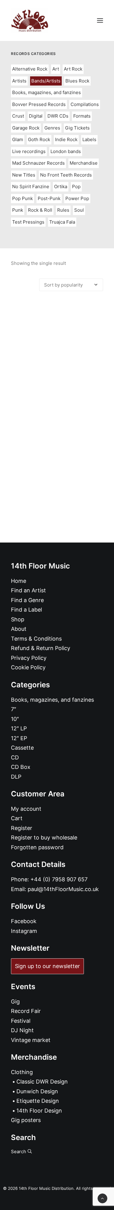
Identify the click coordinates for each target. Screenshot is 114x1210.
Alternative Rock (29, 69)
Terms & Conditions (36, 638)
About (18, 629)
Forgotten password (37, 847)
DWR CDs (57, 116)
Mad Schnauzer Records (38, 163)
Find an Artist (28, 590)
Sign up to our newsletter (47, 966)
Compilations (85, 104)
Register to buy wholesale (44, 837)
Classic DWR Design (42, 1081)
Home (18, 581)
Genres (52, 128)
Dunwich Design (37, 1091)
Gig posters (26, 1120)
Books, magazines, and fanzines (46, 92)
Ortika (60, 186)
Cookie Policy (28, 667)
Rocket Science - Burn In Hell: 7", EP (57, 414)
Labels (89, 139)
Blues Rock (77, 81)
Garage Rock (26, 128)
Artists (19, 81)
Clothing (22, 1072)
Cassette (22, 747)
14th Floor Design (39, 1110)
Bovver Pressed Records (39, 104)
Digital (36, 116)
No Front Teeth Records (66, 175)
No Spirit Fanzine (30, 186)
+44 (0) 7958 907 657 (59, 879)
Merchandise (84, 163)
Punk (17, 210)
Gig (15, 1001)
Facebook (23, 921)
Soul (79, 210)
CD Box (20, 767)
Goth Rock (39, 139)
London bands (65, 151)
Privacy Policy (29, 658)
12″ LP (19, 728)
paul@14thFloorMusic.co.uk (63, 889)
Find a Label (26, 609)
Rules (63, 210)
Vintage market (30, 1040)
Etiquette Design (37, 1101)
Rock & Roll (40, 210)
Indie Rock (66, 139)
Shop (17, 619)
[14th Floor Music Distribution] (29, 20)
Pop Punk (22, 198)
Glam (17, 139)
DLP (16, 776)
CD (15, 757)
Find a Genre (27, 600)
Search (19, 1151)
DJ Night (22, 1030)
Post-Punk (49, 198)
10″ (15, 719)
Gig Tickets (77, 128)
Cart (16, 818)
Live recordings (29, 151)
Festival (20, 1021)
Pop (76, 186)
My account (26, 809)
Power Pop (77, 198)
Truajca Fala (62, 222)
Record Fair (26, 1011)
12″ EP (19, 738)
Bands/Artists (45, 81)
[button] (100, 20)
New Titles (23, 175)
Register (21, 828)
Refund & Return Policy (40, 648)
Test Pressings (28, 222)
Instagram (24, 931)
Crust (18, 116)
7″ (13, 709)
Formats (82, 116)
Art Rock (73, 69)
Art (55, 69)
